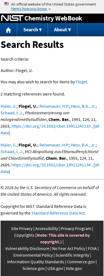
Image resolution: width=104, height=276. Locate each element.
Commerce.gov (81, 261)
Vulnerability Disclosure (27, 248)
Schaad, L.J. (12, 112)
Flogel (81, 81)
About (60, 29)
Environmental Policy (33, 255)
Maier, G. (9, 106)
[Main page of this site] (8, 30)
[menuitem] (8, 30)
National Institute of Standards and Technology (12, 18)
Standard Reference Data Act (58, 213)
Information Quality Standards (35, 261)
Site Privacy (21, 228)
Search (30, 29)
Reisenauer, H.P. (54, 106)
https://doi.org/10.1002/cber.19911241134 (51, 164)
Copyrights (24, 235)
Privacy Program (76, 228)
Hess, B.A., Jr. (83, 106)
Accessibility (46, 228)
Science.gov (33, 268)
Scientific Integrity (72, 255)
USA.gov (55, 268)
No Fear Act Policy (68, 248)
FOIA (92, 248)
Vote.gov (74, 268)
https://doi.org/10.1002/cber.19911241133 (51, 126)
